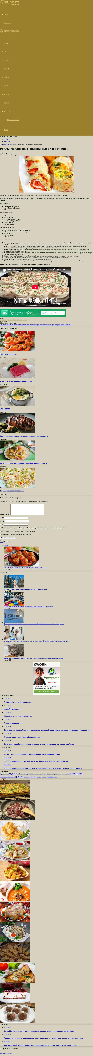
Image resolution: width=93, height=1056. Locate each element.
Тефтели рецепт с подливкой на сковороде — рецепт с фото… (25, 567)
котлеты (40, 774)
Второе (6, 60)
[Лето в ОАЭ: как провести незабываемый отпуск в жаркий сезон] (14, 588)
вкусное (2, 774)
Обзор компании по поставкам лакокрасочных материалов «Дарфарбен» (28, 606)
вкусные (7, 774)
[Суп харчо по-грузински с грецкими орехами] (15, 901)
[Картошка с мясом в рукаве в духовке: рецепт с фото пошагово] (17, 460)
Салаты (6, 68)
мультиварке (52, 774)
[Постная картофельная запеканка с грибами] (15, 799)
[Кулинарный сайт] (9, 4)
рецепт (20, 776)
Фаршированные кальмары (12, 491)
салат (33, 776)
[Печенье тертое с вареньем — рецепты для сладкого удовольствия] (15, 962)
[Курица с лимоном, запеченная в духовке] (15, 921)
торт (55, 777)
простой (13, 777)
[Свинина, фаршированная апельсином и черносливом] (17, 432)
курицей (46, 774)
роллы (20, 320)
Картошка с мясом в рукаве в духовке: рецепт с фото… (24, 463)
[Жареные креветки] (17, 350)
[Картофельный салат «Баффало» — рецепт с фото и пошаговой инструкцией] (15, 880)
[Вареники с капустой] (15, 860)
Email (2, 521)
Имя (2, 518)
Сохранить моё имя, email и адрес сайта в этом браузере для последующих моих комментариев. (35, 528)
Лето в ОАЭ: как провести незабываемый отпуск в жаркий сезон (25, 589)
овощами (59, 774)
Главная (3, 144)
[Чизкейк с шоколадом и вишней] (15, 1002)
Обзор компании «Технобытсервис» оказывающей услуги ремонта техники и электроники (34, 624)
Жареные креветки (8, 354)
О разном (7, 111)
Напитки (6, 103)
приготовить (77, 774)
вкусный (13, 774)
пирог (63, 774)
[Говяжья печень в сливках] (17, 819)
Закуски (6, 94)
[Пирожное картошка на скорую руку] (17, 1023)
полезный (67, 774)
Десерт (6, 86)
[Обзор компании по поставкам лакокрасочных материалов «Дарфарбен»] (14, 605)
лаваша (15, 320)
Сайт (1, 524)
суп (48, 777)
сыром (51, 777)
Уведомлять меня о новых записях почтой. (16, 534)
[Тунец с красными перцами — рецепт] (17, 378)
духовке (30, 774)
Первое (6, 51)
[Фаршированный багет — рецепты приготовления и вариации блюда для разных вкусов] (17, 982)
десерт (25, 774)
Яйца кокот (5, 409)
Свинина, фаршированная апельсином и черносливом (24, 436)
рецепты (26, 777)
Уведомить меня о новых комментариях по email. (18, 531)
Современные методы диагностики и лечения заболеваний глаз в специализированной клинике (36, 641)
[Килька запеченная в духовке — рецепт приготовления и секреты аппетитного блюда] (15, 941)
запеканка (35, 774)
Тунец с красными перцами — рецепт (16, 381)
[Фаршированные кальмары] (17, 487)
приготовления (5, 777)
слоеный (44, 777)
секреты (39, 777)
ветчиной (3, 320)
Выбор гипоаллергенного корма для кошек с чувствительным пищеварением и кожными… (34, 658)
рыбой (25, 320)
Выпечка (6, 77)
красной (9, 320)
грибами (20, 774)
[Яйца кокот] (17, 405)
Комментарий (5, 514)
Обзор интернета (13, 120)
